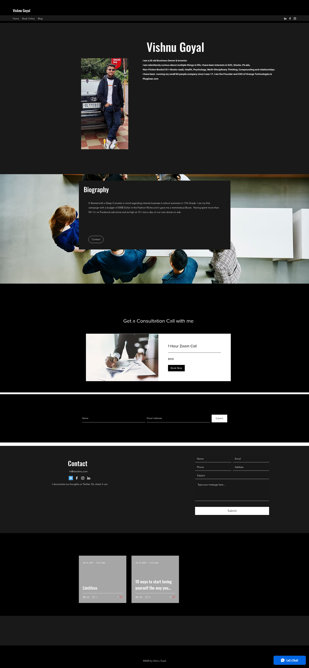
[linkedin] (285, 18)
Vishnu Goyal (21, 10)
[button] (96, 239)
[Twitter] (71, 478)
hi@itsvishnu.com (78, 471)
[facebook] (290, 18)
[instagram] (294, 18)
